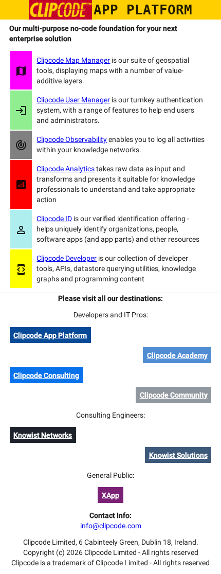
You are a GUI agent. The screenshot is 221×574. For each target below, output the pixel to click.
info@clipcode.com (110, 526)
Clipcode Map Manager (73, 60)
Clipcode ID (54, 218)
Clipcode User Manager (73, 100)
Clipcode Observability (71, 139)
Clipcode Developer (66, 258)
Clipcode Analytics (65, 169)
